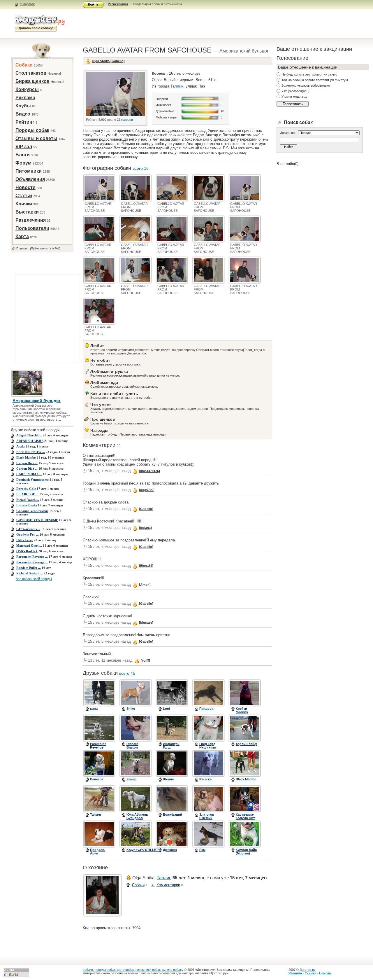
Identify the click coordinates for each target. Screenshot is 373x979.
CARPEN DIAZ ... (29, 474)
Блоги (22, 154)
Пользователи (32, 228)
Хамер (131, 779)
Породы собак (32, 130)
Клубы (23, 105)
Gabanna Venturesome (32, 511)
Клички (23, 203)
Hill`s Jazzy (24, 540)
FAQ (57, 248)
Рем (202, 850)
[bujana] (145, 527)
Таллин (176, 86)
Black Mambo (26, 457)
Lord (166, 708)
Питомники (28, 171)
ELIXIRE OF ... (27, 494)
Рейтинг (24, 122)
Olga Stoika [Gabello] (108, 61)
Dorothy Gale (26, 488)
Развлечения (30, 220)
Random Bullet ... (28, 567)
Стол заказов (30, 73)
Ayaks (20, 446)
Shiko (130, 708)
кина (94, 708)
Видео (22, 113)
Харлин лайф (246, 744)
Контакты (40, 248)
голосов (127, 119)
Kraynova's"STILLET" (143, 850)
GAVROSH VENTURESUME (37, 520)
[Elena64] (146, 565)
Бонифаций (172, 814)
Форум (23, 162)
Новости (25, 187)
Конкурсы (27, 89)
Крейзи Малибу (242, 710)
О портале (27, 4)
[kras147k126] (149, 471)
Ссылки (310, 973)
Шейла (168, 779)
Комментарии (168, 885)
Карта (22, 236)
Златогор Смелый (206, 816)
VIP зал (23, 146)
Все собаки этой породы (34, 579)
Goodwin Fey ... (27, 534)
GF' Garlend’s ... (28, 529)
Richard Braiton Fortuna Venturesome (136, 749)
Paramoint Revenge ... (32, 556)
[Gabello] (146, 509)
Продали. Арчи (97, 851)
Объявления (30, 179)
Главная (21, 248)
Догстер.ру (308, 969)
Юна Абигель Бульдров (137, 816)
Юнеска (205, 779)
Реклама (25, 97)
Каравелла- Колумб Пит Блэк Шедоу (245, 818)
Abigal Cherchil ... (29, 435)
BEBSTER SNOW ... (30, 452)
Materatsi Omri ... (29, 545)
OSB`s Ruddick (27, 551)
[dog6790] (146, 490)
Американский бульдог (37, 400)
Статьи (23, 195)
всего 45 (127, 673)
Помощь (325, 973)
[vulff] (145, 660)
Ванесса (96, 779)
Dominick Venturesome (32, 479)
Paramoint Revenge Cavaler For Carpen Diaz (99, 749)
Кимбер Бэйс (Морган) (246, 851)
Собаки (24, 64)
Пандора (206, 708)
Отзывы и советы (36, 138)
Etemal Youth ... (27, 499)
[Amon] (145, 584)
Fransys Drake (26, 505)
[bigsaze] (146, 622)
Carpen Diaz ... (27, 463)
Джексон (170, 850)
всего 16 (141, 168)
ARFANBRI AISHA (29, 441)
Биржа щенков (32, 81)
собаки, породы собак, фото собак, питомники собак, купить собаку (133, 969)
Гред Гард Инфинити (207, 745)
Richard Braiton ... (29, 573)
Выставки (27, 211)
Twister (95, 814)
